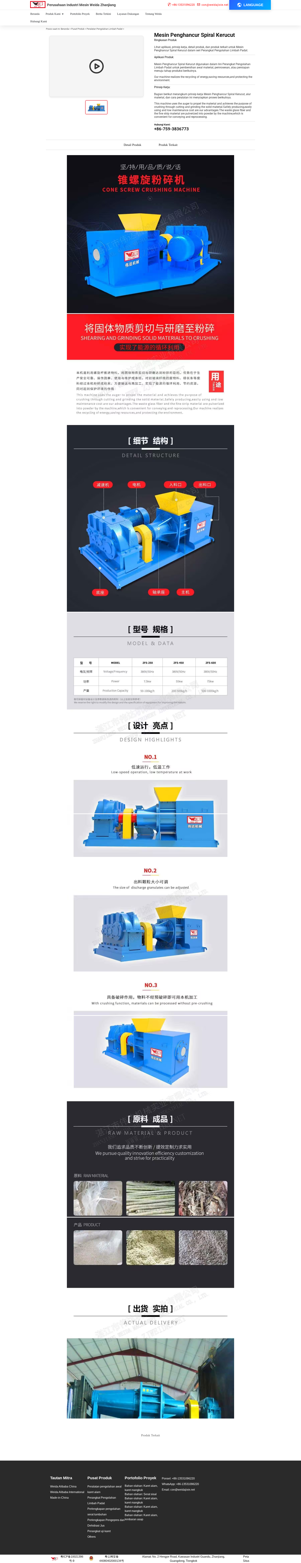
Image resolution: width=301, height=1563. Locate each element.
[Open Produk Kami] (62, 14)
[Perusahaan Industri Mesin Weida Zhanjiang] (37, 4)
